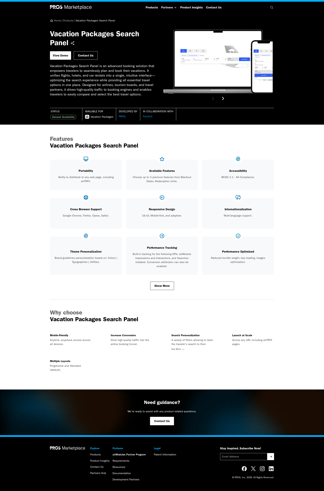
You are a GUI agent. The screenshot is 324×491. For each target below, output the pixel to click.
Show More (162, 286)
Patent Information (165, 454)
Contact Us (214, 7)
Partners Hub (98, 473)
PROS (122, 116)
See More (176, 349)
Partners (167, 7)
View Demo (60, 55)
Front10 (147, 116)
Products (152, 7)
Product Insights (191, 7)
